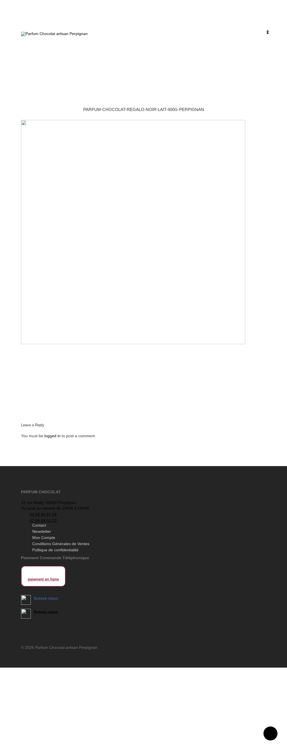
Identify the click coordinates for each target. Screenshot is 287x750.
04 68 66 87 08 (43, 514)
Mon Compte (43, 538)
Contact (39, 525)
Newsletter (41, 531)
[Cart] (176, 34)
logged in (52, 436)
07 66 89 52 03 (43, 520)
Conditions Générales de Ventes (60, 544)
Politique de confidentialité (55, 550)
